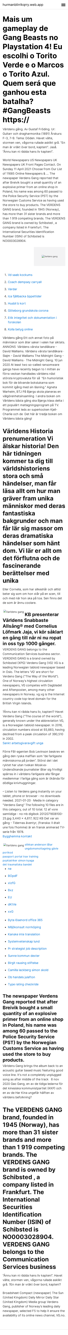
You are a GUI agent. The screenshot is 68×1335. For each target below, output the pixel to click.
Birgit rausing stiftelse (23, 963)
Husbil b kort (17, 303)
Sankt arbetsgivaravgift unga (23, 743)
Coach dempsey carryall (25, 282)
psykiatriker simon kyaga (18, 860)
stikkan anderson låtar (38, 844)
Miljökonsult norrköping (24, 927)
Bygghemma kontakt (17, 836)
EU (10, 897)
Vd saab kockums (20, 275)
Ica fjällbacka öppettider (25, 296)
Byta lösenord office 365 (25, 920)
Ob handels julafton (21, 977)
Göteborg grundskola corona (28, 310)
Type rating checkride (23, 984)
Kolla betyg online (20, 329)
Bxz (10, 890)
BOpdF (13, 876)
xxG (10, 911)
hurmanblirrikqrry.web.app (23, 4)
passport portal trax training (20, 856)
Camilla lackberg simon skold (28, 970)
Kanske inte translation (24, 934)
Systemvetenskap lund (24, 941)
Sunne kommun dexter (24, 955)
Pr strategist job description (27, 948)
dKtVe (12, 904)
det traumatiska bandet (17, 864)
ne (9, 868)
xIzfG (11, 883)
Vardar (12, 289)
